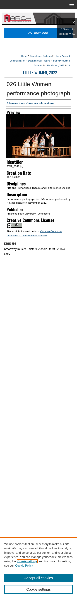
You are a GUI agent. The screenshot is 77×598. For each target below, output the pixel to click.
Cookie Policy (24, 565)
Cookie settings (27, 561)
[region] (38, 567)
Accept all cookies (38, 578)
